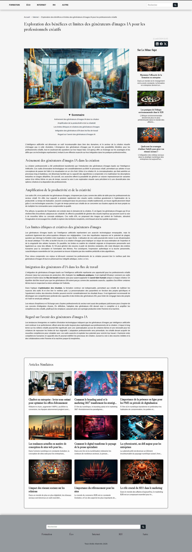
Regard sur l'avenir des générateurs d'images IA (76, 134)
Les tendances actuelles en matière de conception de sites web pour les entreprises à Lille (47, 447)
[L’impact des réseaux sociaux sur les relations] (50, 472)
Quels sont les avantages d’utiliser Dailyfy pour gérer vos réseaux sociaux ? (151, 149)
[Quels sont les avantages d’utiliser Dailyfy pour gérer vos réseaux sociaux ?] (150, 135)
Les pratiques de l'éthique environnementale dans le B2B (151, 110)
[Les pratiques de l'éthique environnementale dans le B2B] (150, 98)
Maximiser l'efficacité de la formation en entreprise (151, 76)
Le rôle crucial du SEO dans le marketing (141, 487)
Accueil (27, 17)
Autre (65, 5)
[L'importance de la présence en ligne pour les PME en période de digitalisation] (141, 383)
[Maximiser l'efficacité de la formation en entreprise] (150, 64)
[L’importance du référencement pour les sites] (96, 472)
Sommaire (78, 114)
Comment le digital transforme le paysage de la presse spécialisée (95, 445)
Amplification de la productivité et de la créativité (77, 123)
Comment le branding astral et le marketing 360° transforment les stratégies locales (95, 403)
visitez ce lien (83, 259)
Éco (28, 5)
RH (54, 5)
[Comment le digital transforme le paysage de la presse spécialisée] (96, 427)
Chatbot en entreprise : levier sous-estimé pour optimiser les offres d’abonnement (50, 401)
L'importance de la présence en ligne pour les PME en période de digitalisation (141, 401)
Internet (41, 5)
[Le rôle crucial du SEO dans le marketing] (141, 472)
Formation (14, 5)
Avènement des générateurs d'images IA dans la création (76, 119)
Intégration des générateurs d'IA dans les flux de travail (76, 131)
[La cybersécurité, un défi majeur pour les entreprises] (141, 427)
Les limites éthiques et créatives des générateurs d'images (77, 127)
